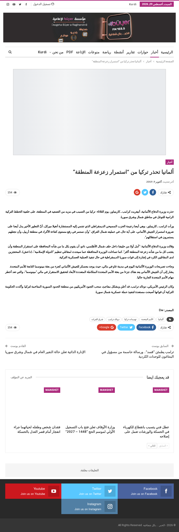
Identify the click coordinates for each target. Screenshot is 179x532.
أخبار (154, 52)
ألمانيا (161, 319)
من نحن (58, 52)
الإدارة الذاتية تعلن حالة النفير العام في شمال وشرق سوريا (45, 352)
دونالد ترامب (113, 319)
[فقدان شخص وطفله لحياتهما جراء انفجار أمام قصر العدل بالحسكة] (35, 405)
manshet (161, 390)
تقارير (130, 52)
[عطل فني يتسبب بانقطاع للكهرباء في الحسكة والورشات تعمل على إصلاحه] (144, 405)
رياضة (106, 52)
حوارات (143, 52)
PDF (69, 52)
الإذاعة (80, 52)
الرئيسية (167, 52)
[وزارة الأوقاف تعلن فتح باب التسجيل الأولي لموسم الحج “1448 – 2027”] (89, 405)
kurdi (132, 4)
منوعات (94, 52)
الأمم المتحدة (147, 319)
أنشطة (119, 52)
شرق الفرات (97, 319)
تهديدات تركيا (130, 319)
